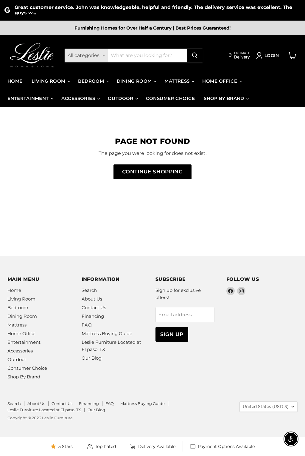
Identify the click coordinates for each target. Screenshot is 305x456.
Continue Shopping (152, 172)
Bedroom (91, 81)
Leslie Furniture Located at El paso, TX (44, 409)
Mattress (177, 81)
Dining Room (135, 81)
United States (266, 406)
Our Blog (92, 358)
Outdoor (121, 98)
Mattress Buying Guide (107, 333)
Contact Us (94, 307)
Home (15, 81)
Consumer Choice (170, 98)
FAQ (87, 325)
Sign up (171, 334)
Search (89, 290)
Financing (93, 316)
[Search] (195, 55)
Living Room (49, 81)
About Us (92, 299)
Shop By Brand (224, 98)
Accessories (78, 98)
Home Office (220, 81)
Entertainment (28, 98)
